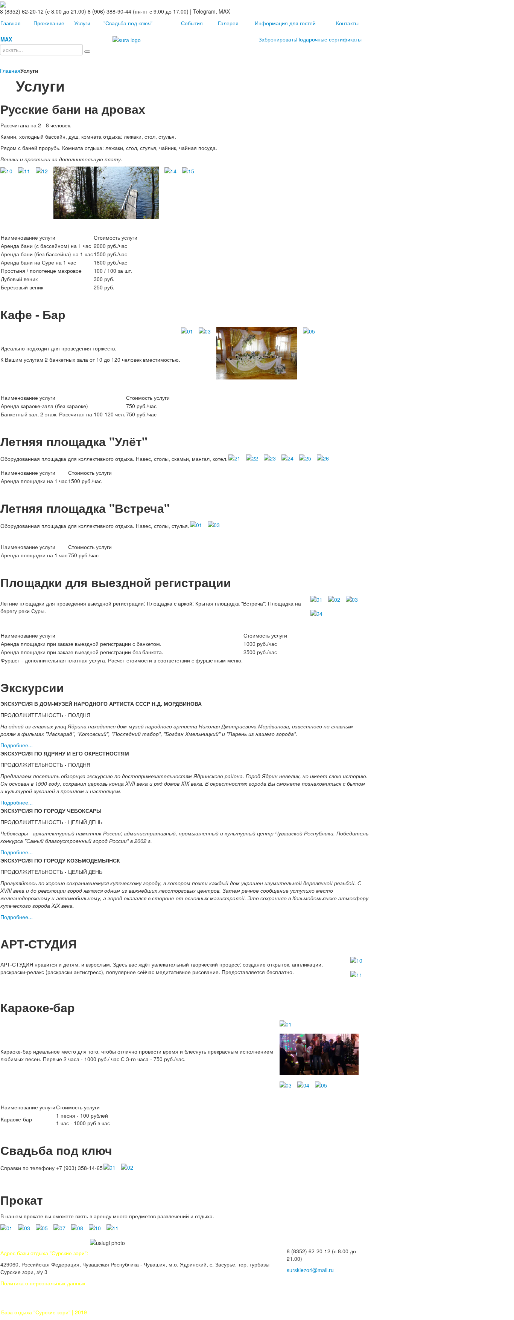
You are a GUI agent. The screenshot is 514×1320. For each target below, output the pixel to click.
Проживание (48, 23)
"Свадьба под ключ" (127, 23)
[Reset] (87, 51)
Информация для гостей (285, 23)
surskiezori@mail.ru (310, 1270)
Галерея (228, 23)
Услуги (82, 23)
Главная (10, 23)
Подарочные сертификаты (329, 39)
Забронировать (277, 39)
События (192, 23)
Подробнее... (16, 745)
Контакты (347, 23)
